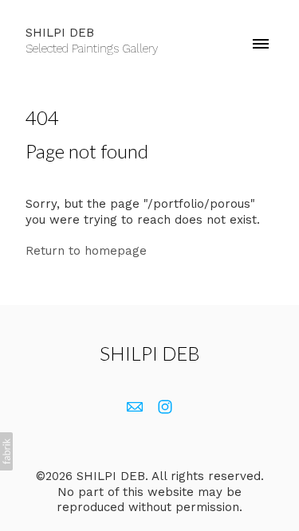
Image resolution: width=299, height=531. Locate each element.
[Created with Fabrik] (6, 451)
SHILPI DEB (150, 353)
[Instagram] (165, 407)
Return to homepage (86, 251)
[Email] (135, 407)
